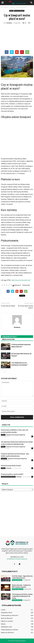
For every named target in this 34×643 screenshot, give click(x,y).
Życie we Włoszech (7, 618)
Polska (3, 434)
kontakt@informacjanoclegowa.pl (17, 559)
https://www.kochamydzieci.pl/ (21, 280)
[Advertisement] (17, 37)
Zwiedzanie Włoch (6, 612)
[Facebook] (14, 564)
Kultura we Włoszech (19, 10)
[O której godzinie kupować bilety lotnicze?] (5, 346)
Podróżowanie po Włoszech (8, 476)
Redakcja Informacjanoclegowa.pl (15, 434)
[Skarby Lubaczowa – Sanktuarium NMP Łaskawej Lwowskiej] (5, 587)
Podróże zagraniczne (17, 589)
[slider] (6, 285)
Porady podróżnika (17, 580)
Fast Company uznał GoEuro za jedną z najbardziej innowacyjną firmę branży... (22, 596)
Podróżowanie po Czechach (9, 630)
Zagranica (4, 458)
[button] (31, 2)
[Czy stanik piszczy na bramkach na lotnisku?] (5, 365)
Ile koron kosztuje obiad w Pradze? (11, 465)
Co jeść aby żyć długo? (8, 306)
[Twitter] (19, 564)
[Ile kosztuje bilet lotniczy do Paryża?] (5, 356)
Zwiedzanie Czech (6, 627)
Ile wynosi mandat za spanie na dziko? (12, 474)
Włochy (11, 10)
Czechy (3, 468)
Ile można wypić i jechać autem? (25, 307)
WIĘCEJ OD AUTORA (8, 339)
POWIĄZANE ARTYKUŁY (9, 337)
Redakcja (9, 23)
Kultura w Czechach (7, 621)
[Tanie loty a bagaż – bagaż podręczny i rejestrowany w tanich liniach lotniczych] (5, 578)
